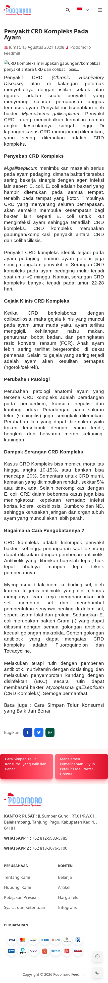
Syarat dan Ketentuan (24, 907)
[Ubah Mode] (97, 972)
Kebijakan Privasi (20, 897)
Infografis (67, 907)
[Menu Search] (68, 10)
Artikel (64, 887)
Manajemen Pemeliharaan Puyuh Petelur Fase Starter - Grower (77, 766)
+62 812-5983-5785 (49, 838)
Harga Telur (69, 897)
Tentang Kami (17, 877)
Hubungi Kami (17, 887)
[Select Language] (83, 10)
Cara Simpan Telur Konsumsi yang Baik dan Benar (54, 708)
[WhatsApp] (97, 956)
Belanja (65, 877)
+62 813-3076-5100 (49, 848)
